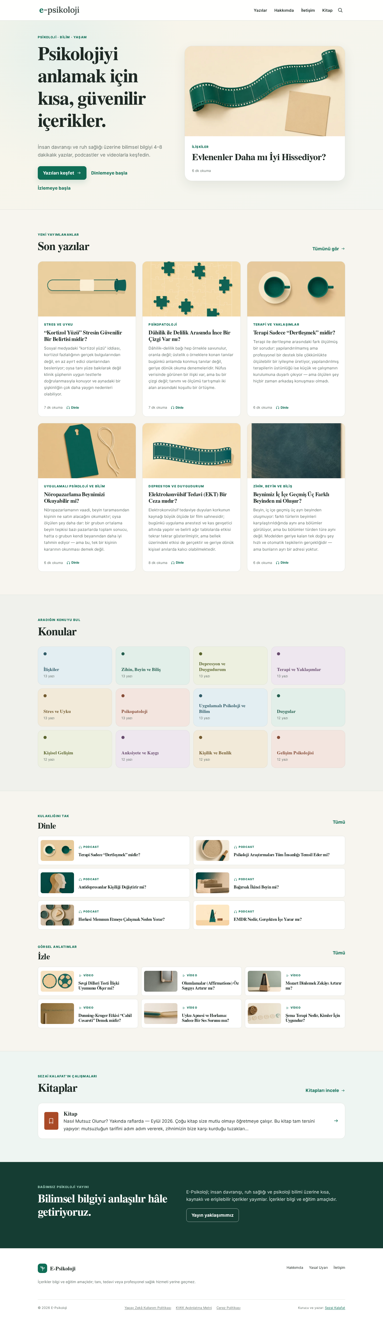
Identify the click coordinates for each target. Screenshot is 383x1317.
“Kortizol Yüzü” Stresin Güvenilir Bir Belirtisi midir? (83, 335)
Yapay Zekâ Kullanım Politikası (148, 1308)
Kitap (327, 10)
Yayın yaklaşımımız (212, 1215)
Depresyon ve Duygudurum (176, 486)
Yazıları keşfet (58, 173)
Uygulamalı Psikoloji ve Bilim (74, 486)
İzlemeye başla (54, 188)
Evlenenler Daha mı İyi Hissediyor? (259, 156)
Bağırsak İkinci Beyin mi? (256, 887)
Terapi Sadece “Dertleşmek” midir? (294, 332)
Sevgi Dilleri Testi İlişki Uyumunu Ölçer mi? (98, 985)
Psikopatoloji (163, 324)
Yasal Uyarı (318, 1267)
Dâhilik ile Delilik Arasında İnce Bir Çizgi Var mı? (189, 335)
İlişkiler (200, 147)
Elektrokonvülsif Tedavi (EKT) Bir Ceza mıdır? (188, 497)
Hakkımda (284, 10)
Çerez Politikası (228, 1308)
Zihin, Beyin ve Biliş (272, 486)
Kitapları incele (322, 1090)
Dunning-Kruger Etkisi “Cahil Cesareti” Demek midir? (105, 1017)
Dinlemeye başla (109, 173)
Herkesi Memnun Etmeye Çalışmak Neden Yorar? (121, 919)
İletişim (308, 10)
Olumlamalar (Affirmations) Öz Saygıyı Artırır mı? (210, 985)
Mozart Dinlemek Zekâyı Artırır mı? (314, 985)
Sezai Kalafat (335, 1308)
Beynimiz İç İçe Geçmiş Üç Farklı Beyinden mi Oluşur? (291, 497)
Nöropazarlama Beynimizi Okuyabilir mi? (74, 497)
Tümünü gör (325, 248)
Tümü (339, 822)
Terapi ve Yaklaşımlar (276, 324)
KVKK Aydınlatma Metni (194, 1308)
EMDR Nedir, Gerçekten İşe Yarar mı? (267, 919)
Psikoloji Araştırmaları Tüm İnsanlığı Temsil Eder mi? (282, 854)
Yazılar (260, 10)
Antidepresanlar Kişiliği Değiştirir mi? (112, 887)
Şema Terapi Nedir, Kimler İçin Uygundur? (313, 1017)
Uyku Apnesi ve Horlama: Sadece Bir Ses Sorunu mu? (205, 1017)
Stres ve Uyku (58, 324)
